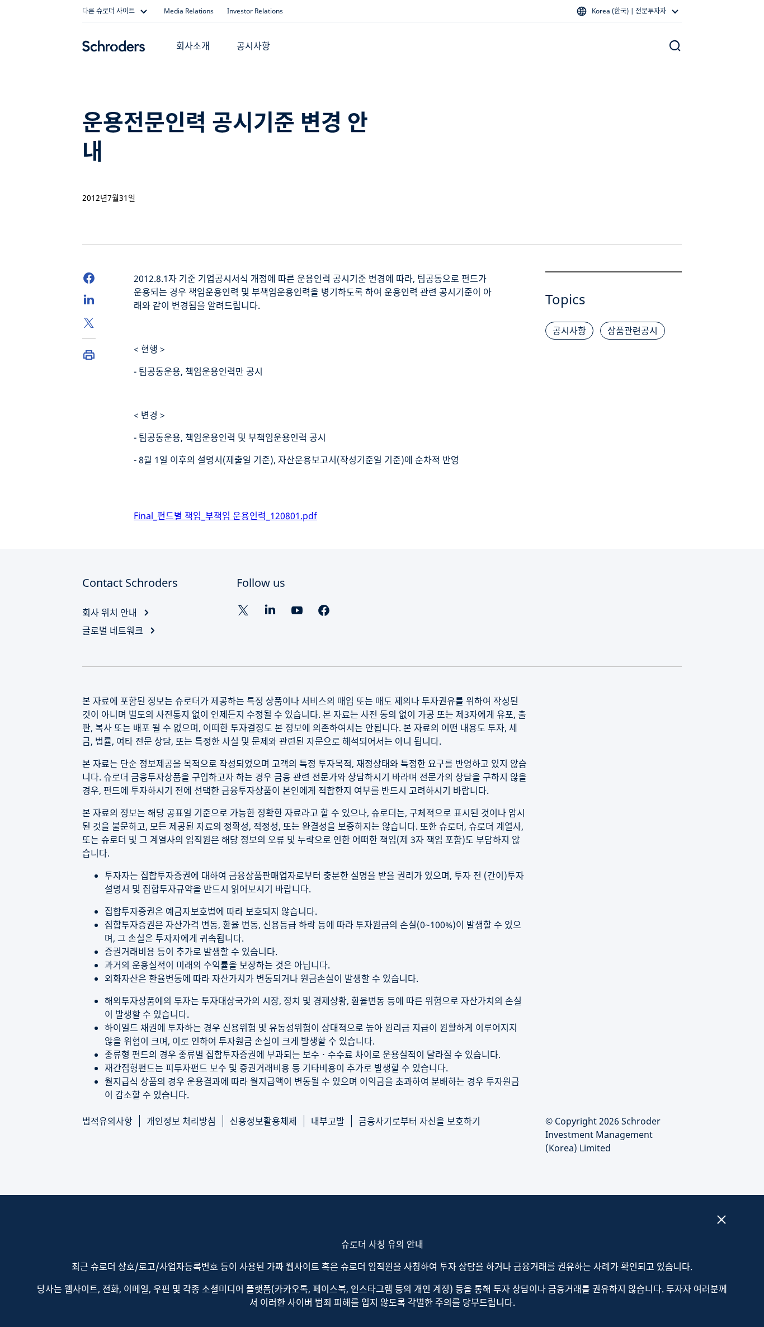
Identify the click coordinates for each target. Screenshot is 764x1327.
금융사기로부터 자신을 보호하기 (419, 1121)
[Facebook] (89, 278)
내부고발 (328, 1121)
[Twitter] (89, 323)
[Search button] (675, 46)
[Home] (113, 45)
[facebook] (324, 610)
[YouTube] (297, 610)
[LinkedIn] (89, 300)
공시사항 (253, 46)
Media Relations (189, 11)
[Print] (89, 354)
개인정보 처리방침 (181, 1121)
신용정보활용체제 (263, 1121)
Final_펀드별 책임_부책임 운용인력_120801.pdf (225, 516)
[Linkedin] (270, 610)
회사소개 (193, 46)
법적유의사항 (107, 1121)
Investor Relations (255, 11)
